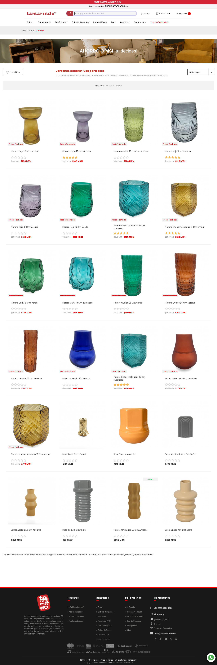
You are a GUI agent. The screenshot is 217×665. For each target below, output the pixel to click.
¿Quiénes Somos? (76, 607)
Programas (102, 616)
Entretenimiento (80, 22)
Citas (129, 630)
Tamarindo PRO (104, 621)
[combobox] (101, 13)
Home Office (99, 22)
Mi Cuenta (131, 607)
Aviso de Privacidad (109, 660)
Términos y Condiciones (89, 660)
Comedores (43, 22)
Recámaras (60, 22)
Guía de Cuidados (134, 621)
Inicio (24, 30)
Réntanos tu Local (76, 621)
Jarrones (40, 30)
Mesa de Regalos (105, 625)
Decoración (139, 22)
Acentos (124, 22)
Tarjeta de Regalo (105, 630)
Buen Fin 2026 (104, 639)
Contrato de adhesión (126, 660)
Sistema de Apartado (106, 611)
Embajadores (132, 625)
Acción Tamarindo (76, 611)
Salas (29, 22)
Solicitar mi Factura (134, 611)
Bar (112, 22)
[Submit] (69, 13)
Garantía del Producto (135, 616)
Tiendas (157, 624)
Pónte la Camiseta (76, 616)
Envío (100, 607)
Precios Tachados (159, 22)
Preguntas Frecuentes (163, 628)
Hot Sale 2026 (103, 634)
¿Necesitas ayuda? (161, 619)
